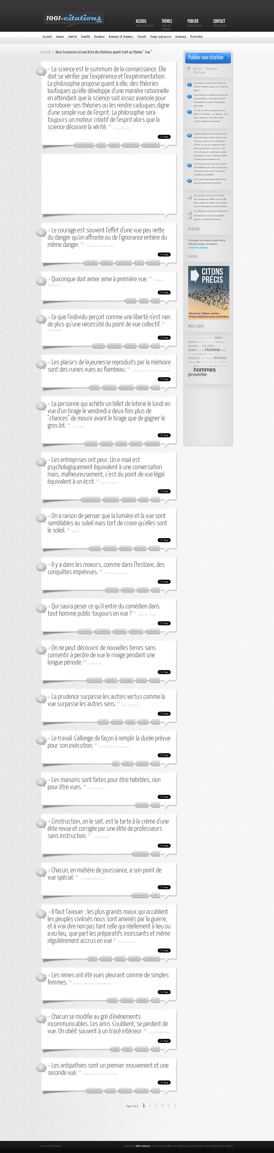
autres (200, 350)
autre (192, 350)
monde (198, 354)
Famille (85, 37)
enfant (207, 338)
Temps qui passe (160, 37)
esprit (220, 366)
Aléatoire (199, 73)
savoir (218, 346)
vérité (203, 358)
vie (198, 362)
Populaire (211, 69)
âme (226, 366)
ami (205, 354)
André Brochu (101, 837)
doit (200, 346)
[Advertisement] (78, 183)
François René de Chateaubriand (151, 370)
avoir (200, 342)
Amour (60, 37)
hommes (205, 369)
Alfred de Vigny (147, 614)
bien (218, 338)
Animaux (180, 37)
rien (205, 346)
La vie (213, 365)
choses (217, 362)
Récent (197, 69)
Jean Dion (78, 426)
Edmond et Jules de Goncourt (100, 1074)
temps (217, 354)
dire (211, 362)
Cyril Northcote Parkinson (114, 746)
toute (212, 342)
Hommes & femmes (121, 37)
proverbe (197, 374)
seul (223, 350)
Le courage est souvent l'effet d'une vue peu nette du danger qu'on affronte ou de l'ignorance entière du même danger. (107, 237)
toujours (194, 358)
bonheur (205, 362)
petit (213, 338)
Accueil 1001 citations (51, 1146)
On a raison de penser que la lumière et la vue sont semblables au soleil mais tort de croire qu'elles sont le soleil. (107, 523)
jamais (193, 346)
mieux (209, 358)
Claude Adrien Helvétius (100, 246)
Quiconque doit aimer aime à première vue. (100, 279)
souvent (192, 338)
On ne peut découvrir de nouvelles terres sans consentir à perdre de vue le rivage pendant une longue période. (102, 655)
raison (211, 354)
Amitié (72, 37)
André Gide (95, 663)
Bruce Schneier (110, 483)
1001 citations (143, 1146)
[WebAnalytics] (94, 1146)
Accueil (47, 37)
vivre (190, 366)
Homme (212, 349)
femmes (220, 358)
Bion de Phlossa (131, 705)
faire (211, 346)
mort (224, 362)
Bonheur (99, 37)
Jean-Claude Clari (159, 1032)
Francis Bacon (96, 788)
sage (190, 354)
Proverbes (196, 37)
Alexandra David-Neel (93, 878)
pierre (192, 362)
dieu (196, 365)
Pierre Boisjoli (122, 128)
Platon (76, 531)
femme (220, 341)
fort (198, 338)
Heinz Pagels (55, 330)
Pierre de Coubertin (116, 573)
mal (224, 338)
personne (204, 366)
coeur (207, 342)
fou (201, 338)
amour (192, 341)
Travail (141, 37)
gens (190, 371)
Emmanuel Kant (127, 942)
